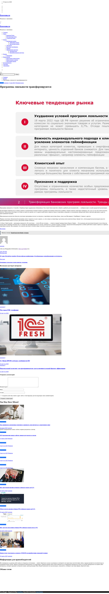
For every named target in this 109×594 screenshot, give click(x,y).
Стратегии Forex (10, 38)
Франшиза (9, 55)
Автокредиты (13, 51)
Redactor (10, 438)
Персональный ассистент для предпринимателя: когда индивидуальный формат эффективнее (32, 368)
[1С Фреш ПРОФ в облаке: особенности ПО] (30, 355)
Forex (4, 34)
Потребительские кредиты (17, 52)
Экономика (6, 65)
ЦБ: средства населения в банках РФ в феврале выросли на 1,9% (19, 527)
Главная (5, 32)
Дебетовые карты (14, 42)
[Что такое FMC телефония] (25, 304)
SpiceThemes (39, 592)
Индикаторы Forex (11, 36)
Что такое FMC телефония (9, 310)
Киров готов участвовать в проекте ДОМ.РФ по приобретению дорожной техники (24, 553)
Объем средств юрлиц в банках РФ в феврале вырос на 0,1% (17, 509)
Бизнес (5, 54)
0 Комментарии (19, 83)
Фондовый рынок (11, 61)
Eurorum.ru (5, 15)
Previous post (3, 253)
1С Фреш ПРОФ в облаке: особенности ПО (15, 361)
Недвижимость (7, 62)
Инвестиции (6, 57)
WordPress (20, 592)
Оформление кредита (12, 49)
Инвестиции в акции (12, 60)
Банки (5, 39)
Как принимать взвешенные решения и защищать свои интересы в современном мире (25, 425)
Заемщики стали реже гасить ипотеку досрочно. (14, 262)
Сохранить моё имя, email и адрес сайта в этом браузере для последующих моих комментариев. (28, 395)
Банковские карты (11, 41)
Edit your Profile (23, 248)
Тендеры (5, 64)
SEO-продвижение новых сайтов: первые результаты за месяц (18, 435)
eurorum (6, 83)
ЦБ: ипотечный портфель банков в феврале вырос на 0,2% (17, 487)
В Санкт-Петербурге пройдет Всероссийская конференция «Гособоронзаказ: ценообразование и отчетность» (31, 256)
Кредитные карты (14, 44)
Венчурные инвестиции (13, 58)
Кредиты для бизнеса (12, 47)
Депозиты (9, 45)
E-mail (2, 392)
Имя (1, 389)
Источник (2, 228)
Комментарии (4, 387)
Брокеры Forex (10, 35)
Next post (2, 259)
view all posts (3, 251)
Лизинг (8, 48)
